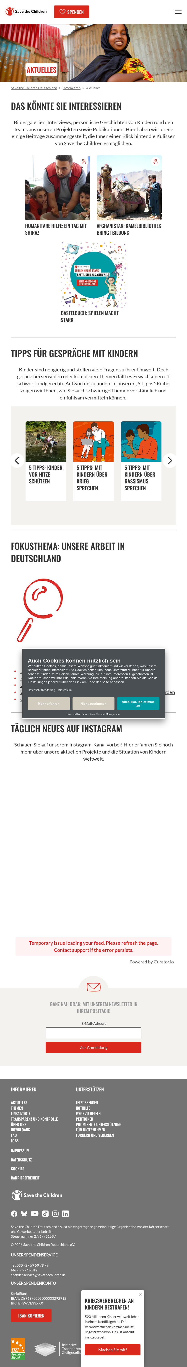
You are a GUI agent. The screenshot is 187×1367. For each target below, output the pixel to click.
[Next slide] (170, 460)
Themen (17, 1108)
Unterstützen (90, 1089)
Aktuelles (19, 1102)
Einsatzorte (20, 1113)
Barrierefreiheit (25, 1178)
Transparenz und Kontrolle (34, 1119)
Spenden (75, 11)
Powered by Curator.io (152, 961)
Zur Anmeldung (93, 1047)
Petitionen (84, 1119)
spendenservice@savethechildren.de (38, 1275)
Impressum (20, 1150)
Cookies (17, 1168)
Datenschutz (21, 1160)
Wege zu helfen (88, 1113)
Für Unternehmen (90, 1129)
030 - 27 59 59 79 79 (33, 1265)
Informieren (23, 1089)
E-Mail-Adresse (93, 1023)
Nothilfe (83, 1108)
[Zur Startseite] (26, 11)
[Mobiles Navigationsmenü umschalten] (178, 12)
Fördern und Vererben (95, 1135)
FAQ (14, 1135)
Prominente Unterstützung (99, 1124)
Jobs (14, 1140)
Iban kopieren (31, 1315)
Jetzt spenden (87, 1102)
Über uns (18, 1124)
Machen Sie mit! (112, 1349)
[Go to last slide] (17, 460)
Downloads (20, 1129)
